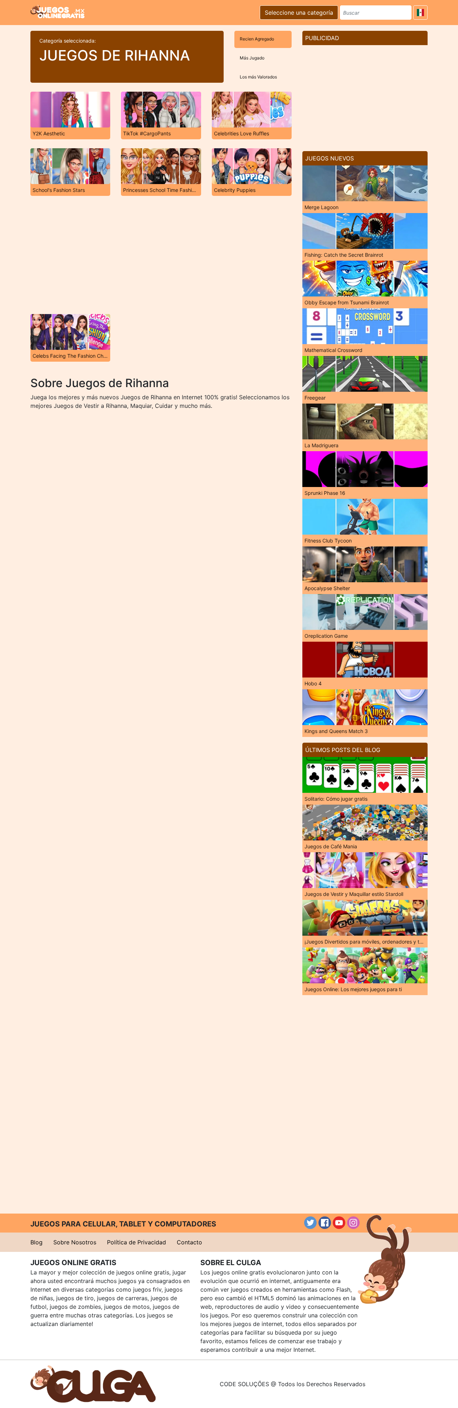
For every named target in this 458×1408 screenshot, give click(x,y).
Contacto (189, 1242)
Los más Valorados (258, 76)
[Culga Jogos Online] (93, 1383)
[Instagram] (353, 1222)
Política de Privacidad (136, 1242)
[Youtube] (339, 1222)
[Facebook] (324, 1222)
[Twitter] (310, 1222)
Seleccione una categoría (299, 12)
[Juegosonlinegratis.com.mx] (57, 11)
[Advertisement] (161, 255)
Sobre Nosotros (74, 1242)
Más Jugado (252, 58)
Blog (36, 1242)
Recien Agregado (257, 39)
